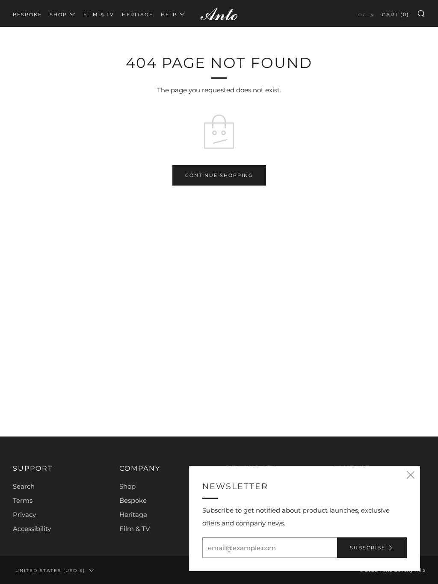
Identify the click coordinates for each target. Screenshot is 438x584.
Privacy (24, 514)
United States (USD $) (50, 570)
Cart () (395, 15)
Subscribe (367, 548)
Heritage (137, 15)
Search (24, 486)
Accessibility (32, 529)
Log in (364, 14)
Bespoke (27, 15)
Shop (58, 15)
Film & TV (98, 15)
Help (169, 15)
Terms (23, 500)
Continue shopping (219, 175)
